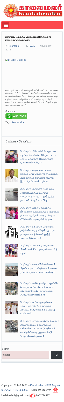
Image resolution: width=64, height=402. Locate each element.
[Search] (56, 355)
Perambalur (14, 45)
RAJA (32, 45)
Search (5, 348)
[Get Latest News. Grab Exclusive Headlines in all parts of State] (33, 10)
